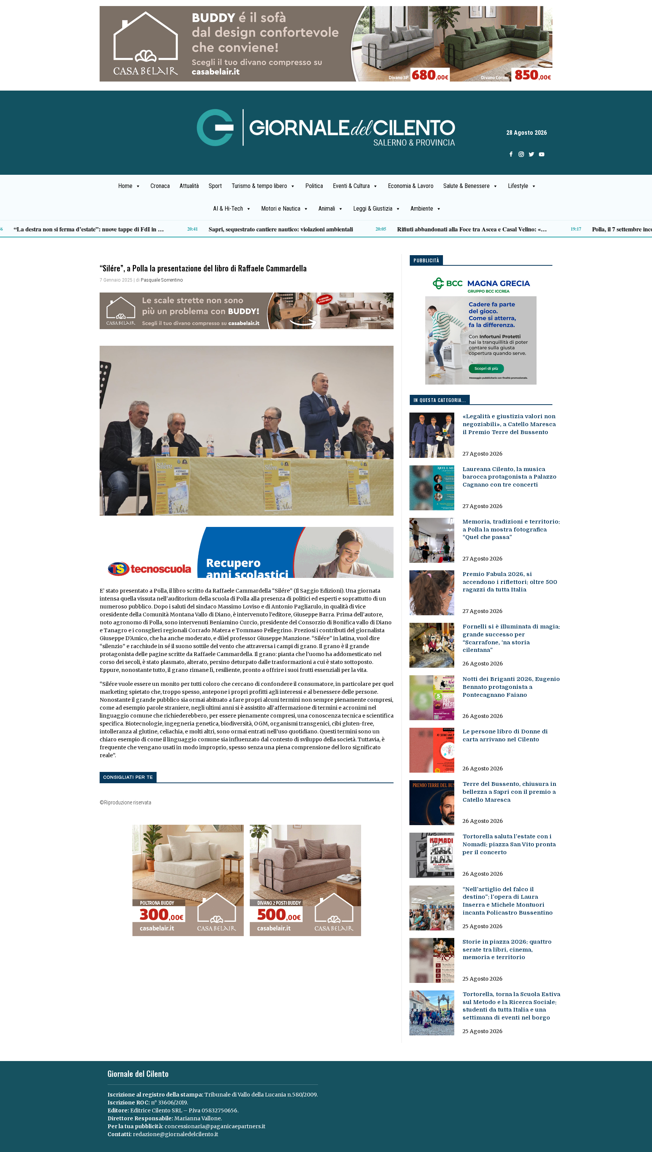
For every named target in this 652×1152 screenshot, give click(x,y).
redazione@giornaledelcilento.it (175, 1134)
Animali (326, 208)
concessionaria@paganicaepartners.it (215, 1126)
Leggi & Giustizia (372, 208)
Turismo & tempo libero (259, 185)
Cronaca (160, 185)
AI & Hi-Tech (228, 208)
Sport (215, 185)
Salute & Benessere (466, 185)
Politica (314, 185)
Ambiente (422, 208)
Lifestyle (518, 185)
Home (125, 185)
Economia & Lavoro (411, 185)
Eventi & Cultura (351, 185)
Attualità (189, 185)
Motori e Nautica (280, 208)
